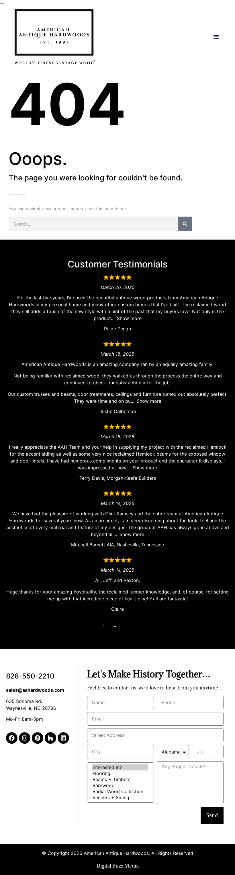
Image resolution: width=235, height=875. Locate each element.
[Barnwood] (120, 786)
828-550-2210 (30, 676)
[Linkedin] (63, 738)
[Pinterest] (37, 738)
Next (128, 625)
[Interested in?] (120, 767)
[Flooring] (120, 773)
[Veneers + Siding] (120, 798)
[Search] (185, 224)
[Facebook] (11, 738)
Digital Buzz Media (118, 866)
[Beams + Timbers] (120, 779)
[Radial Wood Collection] (120, 792)
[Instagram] (24, 738)
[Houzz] (50, 738)
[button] (216, 36)
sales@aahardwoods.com (35, 690)
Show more (129, 318)
